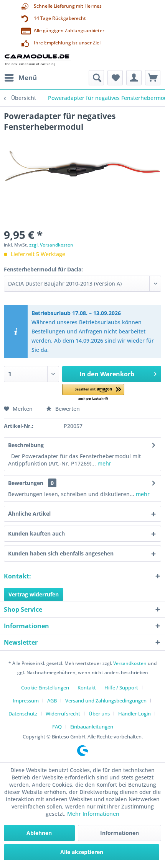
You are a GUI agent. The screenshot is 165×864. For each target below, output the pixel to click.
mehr (103, 463)
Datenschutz (22, 713)
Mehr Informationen (93, 813)
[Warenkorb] (152, 77)
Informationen (119, 832)
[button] (93, 392)
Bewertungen (25, 483)
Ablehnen (39, 832)
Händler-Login (134, 713)
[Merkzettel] (115, 77)
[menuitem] (20, 77)
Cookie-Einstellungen (45, 687)
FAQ (57, 726)
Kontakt (87, 687)
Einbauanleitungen (91, 726)
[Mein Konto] (134, 77)
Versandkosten (130, 663)
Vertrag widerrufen (33, 594)
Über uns (99, 713)
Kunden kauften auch (36, 533)
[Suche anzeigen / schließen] (96, 77)
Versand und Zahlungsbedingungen (106, 700)
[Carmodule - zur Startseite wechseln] (37, 59)
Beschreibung (26, 445)
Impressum (26, 700)
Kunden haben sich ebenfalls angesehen (61, 553)
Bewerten (67, 408)
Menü (27, 77)
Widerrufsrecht (63, 713)
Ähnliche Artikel (29, 513)
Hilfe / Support (121, 687)
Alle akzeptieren (81, 852)
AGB (52, 700)
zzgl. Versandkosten (51, 245)
